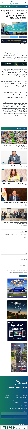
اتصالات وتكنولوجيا (23, 397)
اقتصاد (5, 6)
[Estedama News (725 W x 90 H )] (14, 41)
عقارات (7, 395)
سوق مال (11, 6)
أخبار (21, 6)
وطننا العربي (6, 397)
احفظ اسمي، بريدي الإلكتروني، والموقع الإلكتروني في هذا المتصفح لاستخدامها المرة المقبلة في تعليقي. (16, 271)
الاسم (25, 253)
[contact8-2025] (17, 288)
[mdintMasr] (17, 309)
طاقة (8, 393)
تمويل (17, 397)
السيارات (25, 402)
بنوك (1, 6)
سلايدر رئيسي (15, 400)
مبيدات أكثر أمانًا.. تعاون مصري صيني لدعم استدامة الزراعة (14, 165)
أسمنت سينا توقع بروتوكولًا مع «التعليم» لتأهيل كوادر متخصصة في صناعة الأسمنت (15, 223)
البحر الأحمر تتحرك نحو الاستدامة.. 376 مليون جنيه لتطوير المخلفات (15, 183)
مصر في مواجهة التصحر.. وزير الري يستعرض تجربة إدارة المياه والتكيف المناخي (15, 203)
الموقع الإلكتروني (23, 265)
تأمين (17, 395)
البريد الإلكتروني (23, 259)
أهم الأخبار (16, 6)
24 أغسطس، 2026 (23, 148)
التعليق (25, 237)
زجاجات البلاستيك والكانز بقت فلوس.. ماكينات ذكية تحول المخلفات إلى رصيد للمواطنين (15, 146)
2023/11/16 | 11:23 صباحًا (22, 20)
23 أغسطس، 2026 (23, 225)
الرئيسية (25, 6)
